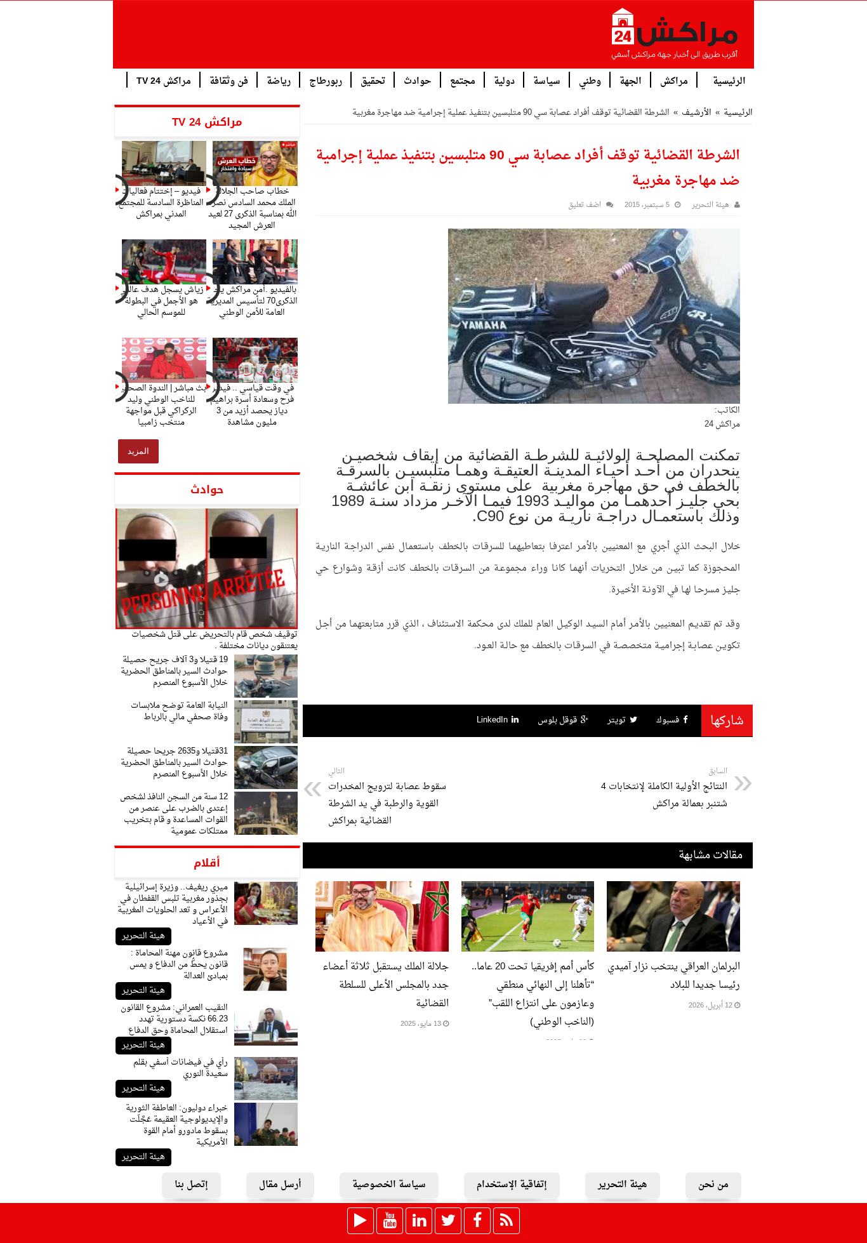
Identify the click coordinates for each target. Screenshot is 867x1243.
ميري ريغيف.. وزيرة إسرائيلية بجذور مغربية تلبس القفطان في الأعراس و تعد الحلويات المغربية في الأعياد (172, 904)
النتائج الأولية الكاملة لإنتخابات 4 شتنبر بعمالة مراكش (664, 788)
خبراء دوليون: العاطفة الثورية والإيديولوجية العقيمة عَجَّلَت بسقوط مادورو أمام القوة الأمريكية (177, 1125)
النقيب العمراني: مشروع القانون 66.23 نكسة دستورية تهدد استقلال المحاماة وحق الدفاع (174, 1019)
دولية (504, 80)
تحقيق (373, 80)
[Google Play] (360, 1220)
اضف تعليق (584, 205)
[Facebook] (477, 1220)
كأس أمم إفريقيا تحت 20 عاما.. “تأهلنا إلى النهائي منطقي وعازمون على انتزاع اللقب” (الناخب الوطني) (533, 995)
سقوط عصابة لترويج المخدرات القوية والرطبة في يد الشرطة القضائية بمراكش (387, 797)
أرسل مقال (280, 1184)
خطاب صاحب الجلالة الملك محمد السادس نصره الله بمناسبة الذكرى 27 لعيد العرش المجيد (252, 208)
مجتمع (462, 80)
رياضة (279, 80)
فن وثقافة (228, 80)
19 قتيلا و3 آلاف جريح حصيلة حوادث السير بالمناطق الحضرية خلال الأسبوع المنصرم (174, 671)
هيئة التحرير (143, 936)
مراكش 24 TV (163, 80)
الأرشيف (696, 113)
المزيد (138, 451)
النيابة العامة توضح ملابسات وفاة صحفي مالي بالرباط (179, 711)
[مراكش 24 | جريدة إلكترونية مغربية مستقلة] (675, 39)
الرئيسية (729, 80)
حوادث (418, 80)
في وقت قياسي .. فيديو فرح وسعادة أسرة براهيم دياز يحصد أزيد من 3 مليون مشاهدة (252, 405)
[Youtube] (389, 1220)
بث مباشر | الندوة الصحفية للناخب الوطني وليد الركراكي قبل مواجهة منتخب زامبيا (161, 405)
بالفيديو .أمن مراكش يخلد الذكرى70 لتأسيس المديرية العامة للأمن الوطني (252, 301)
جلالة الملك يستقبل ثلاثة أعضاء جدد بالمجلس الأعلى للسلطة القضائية (385, 985)
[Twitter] (448, 1220)
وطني (590, 80)
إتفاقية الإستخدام (512, 1184)
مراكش (674, 80)
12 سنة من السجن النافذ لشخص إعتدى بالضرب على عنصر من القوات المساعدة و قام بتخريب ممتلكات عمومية (174, 814)
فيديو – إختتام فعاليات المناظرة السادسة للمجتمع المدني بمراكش (161, 202)
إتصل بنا (191, 1184)
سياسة (546, 80)
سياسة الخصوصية (389, 1184)
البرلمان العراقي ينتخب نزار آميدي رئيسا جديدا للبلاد (673, 976)
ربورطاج (325, 80)
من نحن (713, 1184)
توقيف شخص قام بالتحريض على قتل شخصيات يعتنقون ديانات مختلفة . (214, 640)
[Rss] (506, 1220)
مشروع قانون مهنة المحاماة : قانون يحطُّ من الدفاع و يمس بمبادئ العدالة (178, 964)
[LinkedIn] (419, 1220)
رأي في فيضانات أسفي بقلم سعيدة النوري (180, 1068)
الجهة (630, 80)
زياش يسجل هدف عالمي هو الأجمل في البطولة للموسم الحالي (161, 301)
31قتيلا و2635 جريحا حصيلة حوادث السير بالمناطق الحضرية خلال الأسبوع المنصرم (174, 762)
